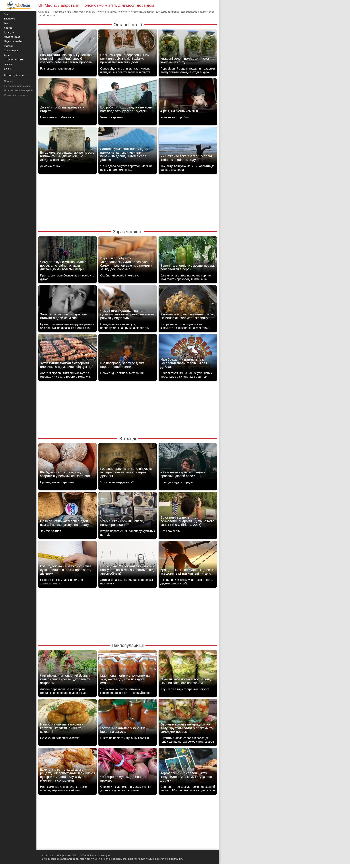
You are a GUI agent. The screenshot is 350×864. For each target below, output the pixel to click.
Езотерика (9, 18)
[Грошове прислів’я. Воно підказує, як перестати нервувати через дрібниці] (127, 462)
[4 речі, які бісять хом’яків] (188, 97)
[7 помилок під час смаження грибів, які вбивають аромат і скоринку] (188, 304)
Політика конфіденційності (20, 90)
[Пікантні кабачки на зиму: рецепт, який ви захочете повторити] (188, 669)
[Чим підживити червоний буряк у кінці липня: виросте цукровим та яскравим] (67, 669)
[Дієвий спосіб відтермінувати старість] (67, 97)
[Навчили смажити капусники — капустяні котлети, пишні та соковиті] (67, 718)
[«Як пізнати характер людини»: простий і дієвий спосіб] (188, 462)
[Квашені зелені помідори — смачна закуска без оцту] (188, 48)
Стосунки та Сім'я (14, 59)
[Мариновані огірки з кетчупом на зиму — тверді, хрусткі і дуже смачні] (127, 669)
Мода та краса (12, 36)
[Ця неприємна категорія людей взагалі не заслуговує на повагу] (67, 511)
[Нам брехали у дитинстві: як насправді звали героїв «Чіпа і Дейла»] (188, 353)
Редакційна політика (16, 95)
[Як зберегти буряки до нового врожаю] (127, 766)
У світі (7, 68)
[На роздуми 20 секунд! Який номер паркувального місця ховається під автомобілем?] (127, 559)
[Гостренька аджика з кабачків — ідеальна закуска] (127, 718)
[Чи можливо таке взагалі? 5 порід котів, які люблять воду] (188, 146)
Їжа (6, 23)
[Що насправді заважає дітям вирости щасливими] (127, 353)
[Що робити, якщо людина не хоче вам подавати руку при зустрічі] (127, 97)
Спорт (7, 55)
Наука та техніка (13, 41)
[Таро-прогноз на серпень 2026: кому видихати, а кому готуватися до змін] (188, 766)
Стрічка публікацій (14, 75)
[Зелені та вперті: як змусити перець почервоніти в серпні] (188, 255)
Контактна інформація (17, 85)
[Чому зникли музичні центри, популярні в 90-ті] (127, 511)
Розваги (8, 46)
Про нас (9, 81)
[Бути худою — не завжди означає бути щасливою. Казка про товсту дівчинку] (67, 559)
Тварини (8, 64)
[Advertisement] (127, 201)
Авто (6, 14)
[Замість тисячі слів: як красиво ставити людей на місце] (67, 304)
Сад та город (11, 50)
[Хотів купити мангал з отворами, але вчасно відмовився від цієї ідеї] (67, 353)
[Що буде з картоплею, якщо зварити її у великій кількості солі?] (67, 462)
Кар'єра (8, 27)
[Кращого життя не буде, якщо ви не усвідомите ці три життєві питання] (188, 559)
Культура (9, 32)
